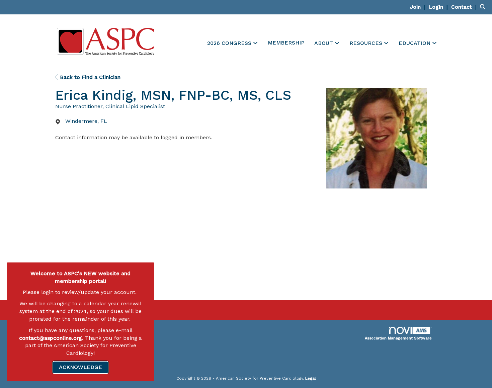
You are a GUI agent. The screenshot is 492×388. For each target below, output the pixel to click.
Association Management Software (398, 338)
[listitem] (418, 7)
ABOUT (324, 43)
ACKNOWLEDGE (80, 367)
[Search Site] (483, 7)
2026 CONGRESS (230, 43)
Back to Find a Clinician (89, 77)
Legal (310, 378)
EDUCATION (415, 43)
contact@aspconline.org (50, 338)
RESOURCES (366, 43)
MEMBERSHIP (286, 43)
